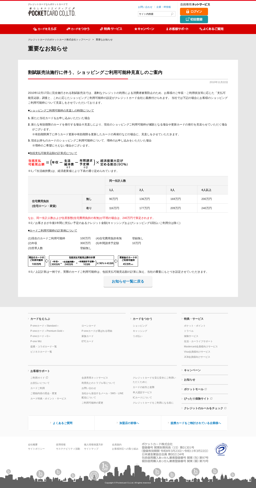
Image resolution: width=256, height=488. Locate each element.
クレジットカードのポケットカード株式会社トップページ (59, 39)
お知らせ (189, 379)
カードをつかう (142, 318)
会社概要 (33, 444)
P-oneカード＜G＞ (40, 336)
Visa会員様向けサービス (197, 351)
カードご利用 (37, 388)
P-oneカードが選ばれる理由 (97, 331)
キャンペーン (192, 370)
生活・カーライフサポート (198, 341)
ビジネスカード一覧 (41, 351)
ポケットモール (194, 389)
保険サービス (191, 336)
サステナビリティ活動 (68, 448)
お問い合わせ (145, 7)
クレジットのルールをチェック (203, 408)
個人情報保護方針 (93, 444)
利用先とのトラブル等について (98, 383)
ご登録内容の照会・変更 (43, 393)
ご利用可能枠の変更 (92, 402)
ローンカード (89, 325)
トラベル (189, 331)
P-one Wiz (36, 341)
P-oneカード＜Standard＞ (44, 325)
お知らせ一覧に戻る (128, 281)
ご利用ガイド (37, 377)
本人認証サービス (142, 392)
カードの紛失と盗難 (143, 387)
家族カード (88, 336)
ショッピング (140, 325)
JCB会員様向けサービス (197, 357)
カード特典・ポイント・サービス (48, 398)
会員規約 (117, 444)
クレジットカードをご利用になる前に (153, 402)
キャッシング (140, 331)
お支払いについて (40, 383)
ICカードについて (142, 397)
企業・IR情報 (163, 7)
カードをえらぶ (40, 318)
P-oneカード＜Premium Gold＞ (47, 331)
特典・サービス (194, 318)
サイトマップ (91, 448)
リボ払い (137, 336)
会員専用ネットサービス (95, 377)
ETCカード (88, 341)
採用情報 (61, 444)
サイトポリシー (36, 448)
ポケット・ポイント (195, 325)
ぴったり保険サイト (196, 398)
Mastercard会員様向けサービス (201, 346)
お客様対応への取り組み (125, 448)
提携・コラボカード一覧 (43, 346)
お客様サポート (40, 371)
